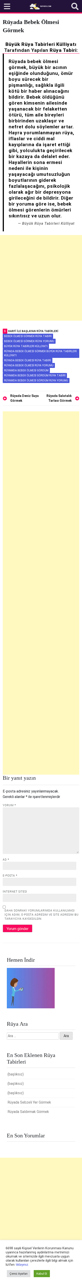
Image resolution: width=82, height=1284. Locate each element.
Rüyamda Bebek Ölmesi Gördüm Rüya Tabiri (35, 375)
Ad (6, 859)
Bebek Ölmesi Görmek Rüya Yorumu (29, 341)
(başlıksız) (16, 1074)
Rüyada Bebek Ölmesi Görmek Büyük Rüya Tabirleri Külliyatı (40, 353)
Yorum (9, 805)
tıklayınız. (22, 1265)
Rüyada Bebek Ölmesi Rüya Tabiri (27, 360)
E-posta (10, 875)
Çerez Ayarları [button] (19, 1273)
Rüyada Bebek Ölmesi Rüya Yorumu (29, 365)
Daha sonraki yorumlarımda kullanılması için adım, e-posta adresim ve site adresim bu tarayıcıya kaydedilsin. (42, 914)
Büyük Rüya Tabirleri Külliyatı (26, 346)
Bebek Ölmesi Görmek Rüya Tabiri (28, 336)
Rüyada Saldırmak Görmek (28, 1112)
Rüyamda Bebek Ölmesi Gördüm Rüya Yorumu (36, 380)
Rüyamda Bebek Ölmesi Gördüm (26, 370)
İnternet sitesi (15, 891)
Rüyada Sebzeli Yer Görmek (29, 1102)
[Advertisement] (41, 278)
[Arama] (75, 6)
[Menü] (7, 6)
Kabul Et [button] (41, 1273)
